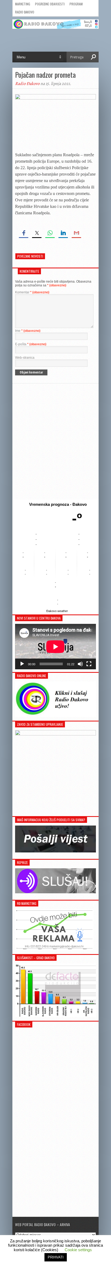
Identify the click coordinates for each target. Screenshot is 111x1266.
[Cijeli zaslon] (89, 664)
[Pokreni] (22, 664)
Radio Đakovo (24, 12)
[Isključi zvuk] (80, 664)
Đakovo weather (57, 611)
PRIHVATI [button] (56, 1257)
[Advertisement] (55, 441)
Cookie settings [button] (78, 1249)
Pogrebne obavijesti (50, 4)
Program (76, 4)
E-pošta (30, 344)
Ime (27, 331)
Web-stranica (24, 358)
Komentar (32, 292)
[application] (55, 646)
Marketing (22, 4)
